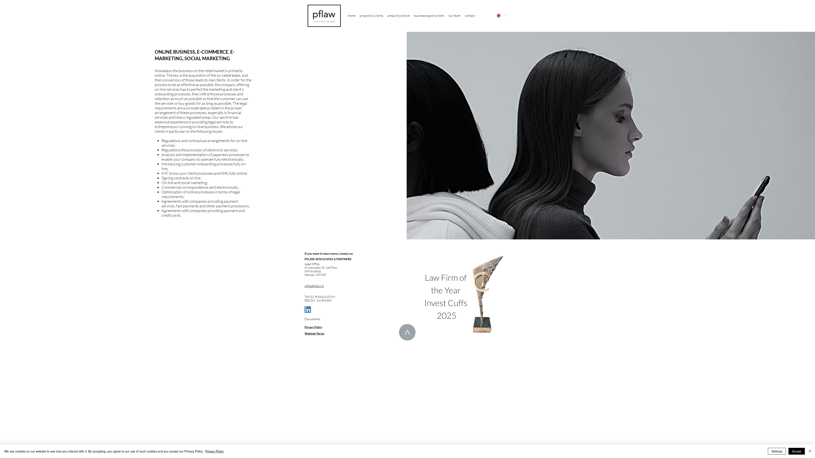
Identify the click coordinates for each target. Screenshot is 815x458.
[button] (398, 16)
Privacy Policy (313, 327)
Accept (796, 451)
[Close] (809, 451)
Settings (776, 451)
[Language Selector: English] (501, 15)
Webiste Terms (314, 333)
